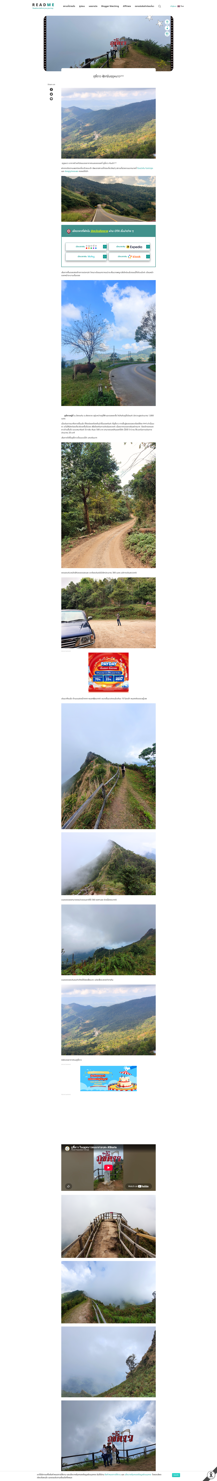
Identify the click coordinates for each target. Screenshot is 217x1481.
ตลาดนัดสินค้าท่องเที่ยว (144, 6)
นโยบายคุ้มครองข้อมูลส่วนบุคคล (138, 1474)
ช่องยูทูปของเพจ (71, 171)
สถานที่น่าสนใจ (69, 6)
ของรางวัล (93, 6)
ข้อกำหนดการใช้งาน (113, 1474)
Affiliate (127, 6)
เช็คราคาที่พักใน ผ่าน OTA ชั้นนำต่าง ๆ (102, 231)
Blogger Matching (110, 6)
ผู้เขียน (82, 6)
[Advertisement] (108, 1120)
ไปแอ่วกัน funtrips (145, 168)
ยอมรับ (176, 1475)
